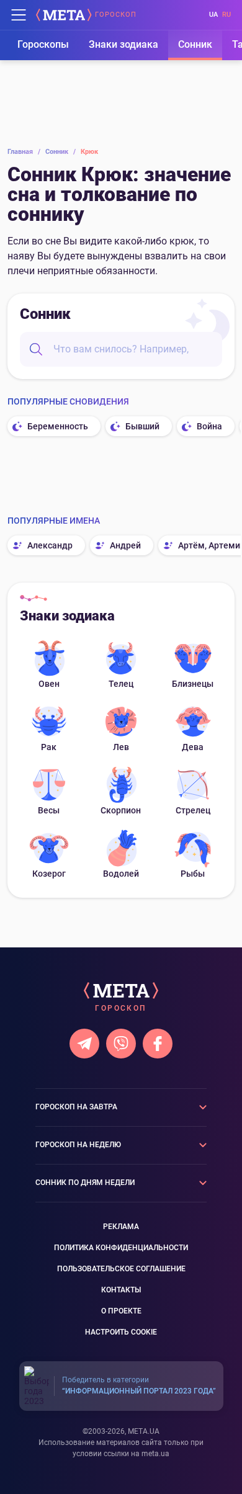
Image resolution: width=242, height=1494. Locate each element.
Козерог (49, 874)
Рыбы (193, 874)
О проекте (121, 1311)
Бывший (142, 426)
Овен (49, 684)
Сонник (195, 44)
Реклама (121, 1226)
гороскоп (116, 15)
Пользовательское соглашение (121, 1268)
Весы (49, 810)
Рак (48, 747)
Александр (50, 545)
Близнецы (192, 684)
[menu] (18, 14)
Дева (193, 747)
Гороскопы (43, 44)
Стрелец (193, 810)
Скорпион (121, 810)
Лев (121, 747)
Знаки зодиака (123, 44)
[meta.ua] (64, 15)
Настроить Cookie (121, 1332)
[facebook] (158, 1043)
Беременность (57, 426)
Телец (121, 684)
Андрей (125, 545)
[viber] (121, 1043)
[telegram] (84, 1043)
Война (209, 426)
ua (213, 15)
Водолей (121, 874)
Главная (23, 152)
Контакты (121, 1290)
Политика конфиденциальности (121, 1247)
